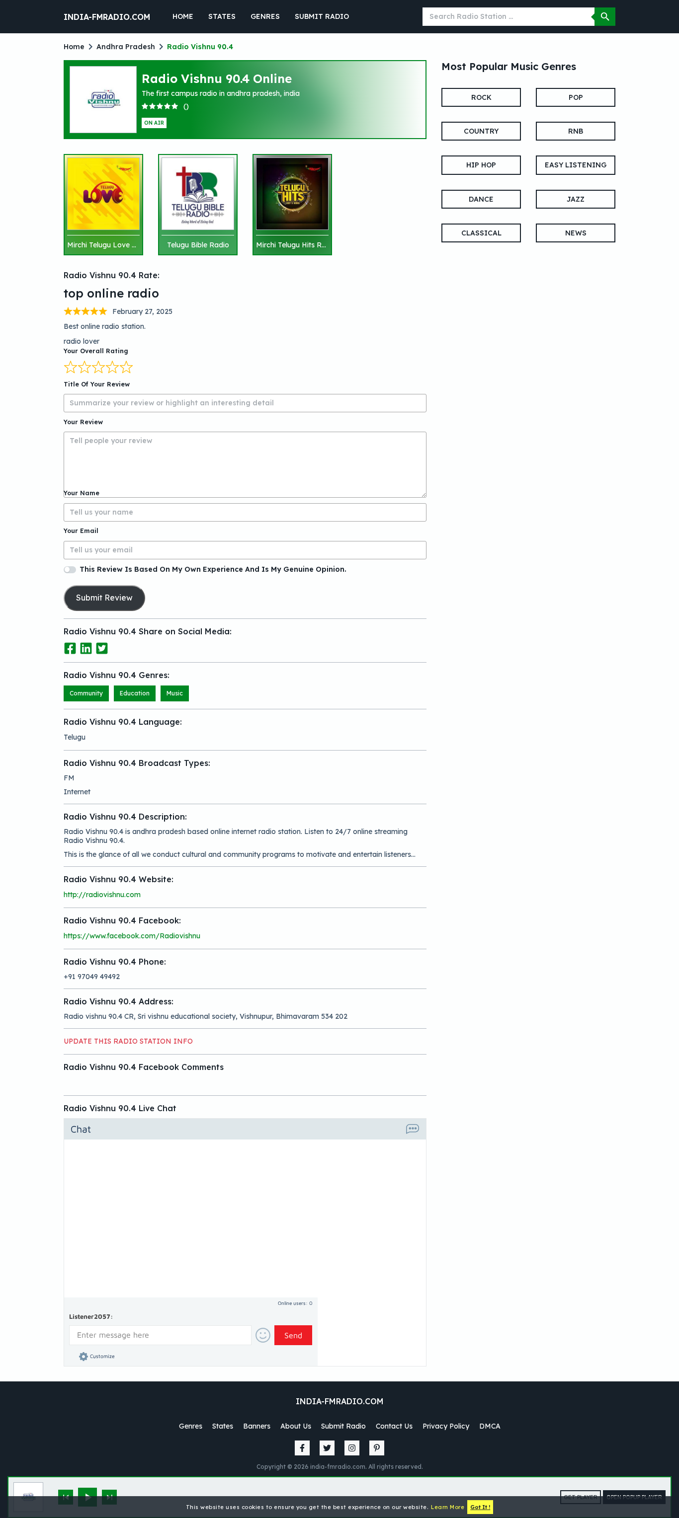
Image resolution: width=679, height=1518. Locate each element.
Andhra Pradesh (125, 46)
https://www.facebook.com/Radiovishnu (132, 935)
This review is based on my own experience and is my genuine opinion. (213, 569)
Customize (102, 1356)
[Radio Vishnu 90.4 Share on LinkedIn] (87, 647)
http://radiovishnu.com (102, 894)
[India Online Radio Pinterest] (376, 1448)
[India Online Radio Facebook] (302, 1448)
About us (295, 1426)
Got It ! (480, 1507)
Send (293, 1335)
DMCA (490, 1426)
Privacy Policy (446, 1426)
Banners (256, 1426)
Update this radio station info (128, 1041)
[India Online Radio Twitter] (327, 1448)
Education (135, 693)
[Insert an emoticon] (263, 1335)
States (222, 16)
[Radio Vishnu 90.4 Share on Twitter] (101, 647)
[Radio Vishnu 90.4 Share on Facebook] (71, 647)
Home (182, 16)
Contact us (394, 1426)
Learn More (447, 1507)
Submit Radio (322, 16)
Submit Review (104, 598)
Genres (265, 16)
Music (175, 693)
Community (86, 693)
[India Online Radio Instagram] (351, 1448)
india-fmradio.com (107, 17)
